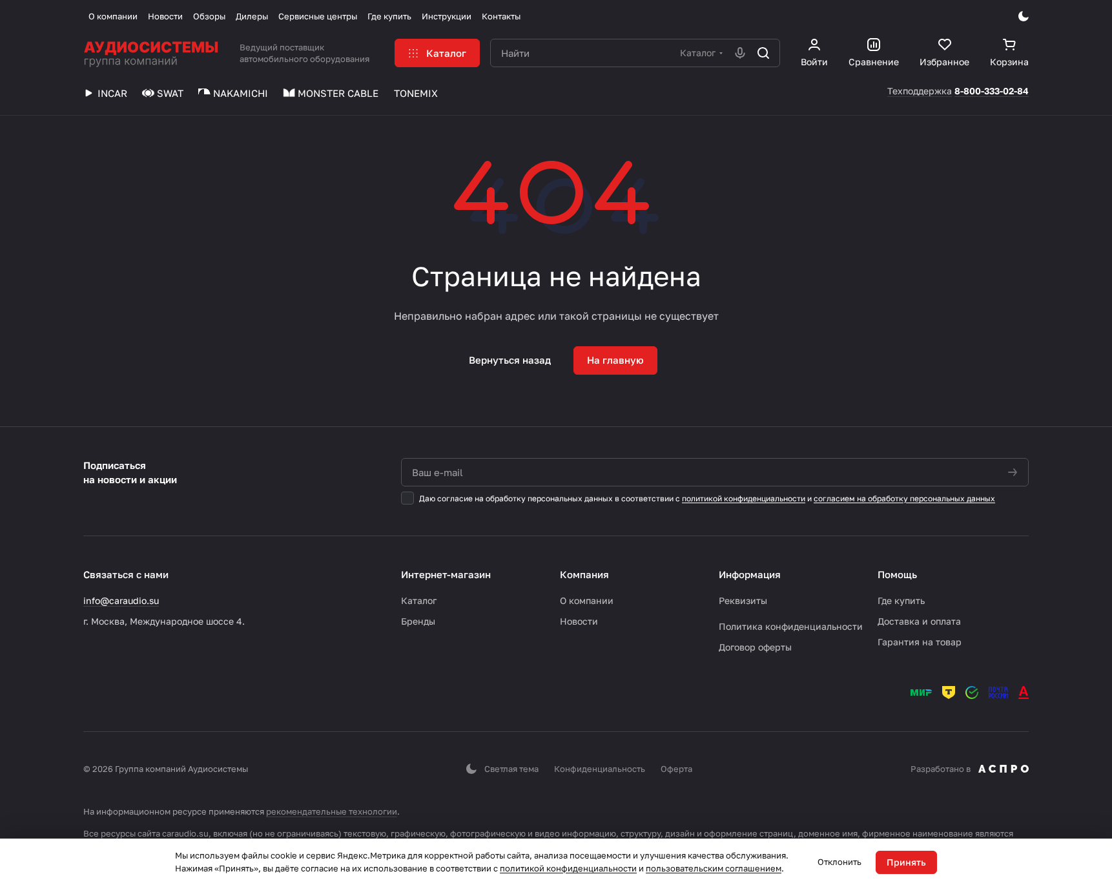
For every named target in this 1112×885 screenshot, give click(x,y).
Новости (579, 621)
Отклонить (839, 862)
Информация (750, 574)
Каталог (419, 600)
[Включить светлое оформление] (1023, 16)
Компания (584, 574)
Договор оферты (755, 646)
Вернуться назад (510, 360)
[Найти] (763, 53)
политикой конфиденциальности (743, 498)
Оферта (676, 769)
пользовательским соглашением (713, 868)
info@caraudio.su (121, 600)
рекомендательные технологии (331, 811)
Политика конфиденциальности (791, 626)
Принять (906, 862)
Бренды (418, 621)
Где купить (901, 600)
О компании (586, 600)
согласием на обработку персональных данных (904, 498)
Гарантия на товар (920, 641)
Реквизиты (743, 600)
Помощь (897, 574)
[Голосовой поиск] (740, 53)
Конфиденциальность (599, 769)
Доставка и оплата (919, 621)
